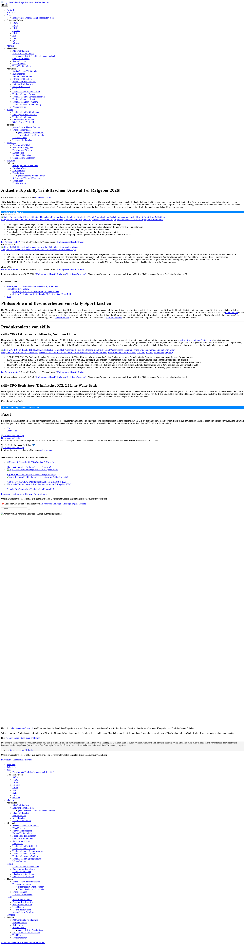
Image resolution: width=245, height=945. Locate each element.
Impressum (6, 494)
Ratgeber (11, 160)
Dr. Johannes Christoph (44, 197)
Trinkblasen (17, 181)
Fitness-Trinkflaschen (22, 79)
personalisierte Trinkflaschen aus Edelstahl (37, 56)
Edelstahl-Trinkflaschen (23, 53)
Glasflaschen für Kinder (23, 119)
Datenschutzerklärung (22, 494)
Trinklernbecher (19, 183)
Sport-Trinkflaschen (21, 86)
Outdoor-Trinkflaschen (22, 84)
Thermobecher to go (21, 130)
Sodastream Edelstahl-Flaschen (26, 178)
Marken (10, 46)
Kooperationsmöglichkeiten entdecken (23, 738)
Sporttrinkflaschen (114, 317)
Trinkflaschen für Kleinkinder (25, 112)
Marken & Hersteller (21, 155)
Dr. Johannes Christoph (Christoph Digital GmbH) (63, 503)
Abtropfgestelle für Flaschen (25, 165)
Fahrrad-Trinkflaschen (22, 76)
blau (14, 35)
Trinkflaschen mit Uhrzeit (23, 99)
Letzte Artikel (13, 430)
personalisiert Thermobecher (31, 132)
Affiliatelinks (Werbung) (75, 274)
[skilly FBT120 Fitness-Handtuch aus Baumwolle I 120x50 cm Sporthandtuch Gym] (39, 247)
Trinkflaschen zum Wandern (25, 102)
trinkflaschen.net (8, 942)
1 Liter (15, 28)
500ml (15, 23)
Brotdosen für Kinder (22, 145)
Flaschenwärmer (19, 168)
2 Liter (15, 33)
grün (14, 40)
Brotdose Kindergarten (22, 147)
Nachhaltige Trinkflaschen (24, 81)
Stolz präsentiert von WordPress (30, 942)
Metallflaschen (19, 63)
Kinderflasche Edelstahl (23, 122)
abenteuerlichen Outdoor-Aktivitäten (194, 340)
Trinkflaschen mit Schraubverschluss (28, 97)
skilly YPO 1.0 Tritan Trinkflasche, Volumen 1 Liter (35, 291)
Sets (8, 15)
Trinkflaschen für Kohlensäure (26, 91)
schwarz (16, 43)
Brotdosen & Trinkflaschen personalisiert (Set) (33, 18)
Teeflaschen (17, 89)
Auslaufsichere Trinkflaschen (25, 71)
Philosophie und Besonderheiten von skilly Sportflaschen (32, 286)
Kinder (10, 109)
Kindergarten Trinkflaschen (24, 114)
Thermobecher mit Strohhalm (31, 135)
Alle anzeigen (46, 450)
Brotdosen (11, 142)
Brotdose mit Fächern (22, 150)
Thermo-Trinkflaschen (22, 140)
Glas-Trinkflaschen (20, 58)
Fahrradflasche (62, 317)
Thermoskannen (19, 137)
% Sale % (11, 12)
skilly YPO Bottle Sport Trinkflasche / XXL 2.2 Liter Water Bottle (42, 294)
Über (9, 428)
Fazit (9, 296)
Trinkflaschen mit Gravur (23, 94)
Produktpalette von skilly (18, 289)
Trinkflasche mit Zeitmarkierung (26, 104)
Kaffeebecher (18, 170)
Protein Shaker (19, 173)
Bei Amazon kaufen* (10, 242)
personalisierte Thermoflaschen (26, 127)
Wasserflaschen (19, 107)
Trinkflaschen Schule (21, 117)
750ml (15, 25)
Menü (4, 5)
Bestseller (11, 10)
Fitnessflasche (231, 312)
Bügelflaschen (18, 74)
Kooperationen (40, 494)
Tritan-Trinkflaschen (21, 66)
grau (14, 38)
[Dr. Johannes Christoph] (12, 435)
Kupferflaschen (19, 61)
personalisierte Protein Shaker (31, 175)
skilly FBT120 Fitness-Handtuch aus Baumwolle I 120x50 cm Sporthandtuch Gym (38, 249)
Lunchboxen (18, 153)
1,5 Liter (16, 30)
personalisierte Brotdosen (23, 158)
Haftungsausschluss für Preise (70, 242)
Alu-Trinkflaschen (20, 51)
